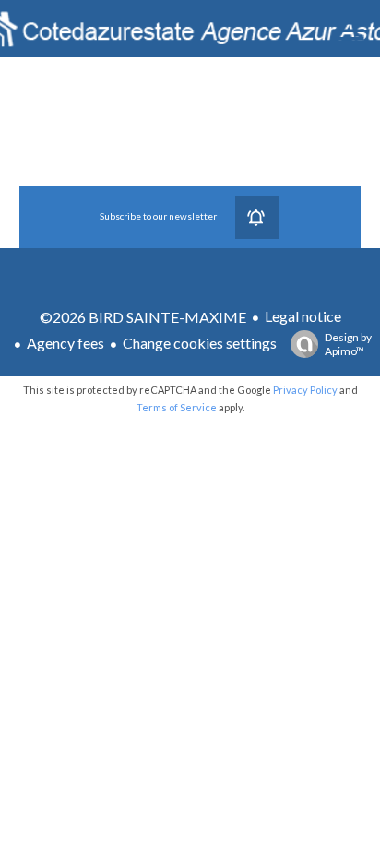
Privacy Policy (305, 390)
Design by (348, 344)
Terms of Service (177, 407)
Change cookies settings (200, 342)
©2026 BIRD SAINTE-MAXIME (143, 317)
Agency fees (65, 342)
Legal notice (303, 316)
